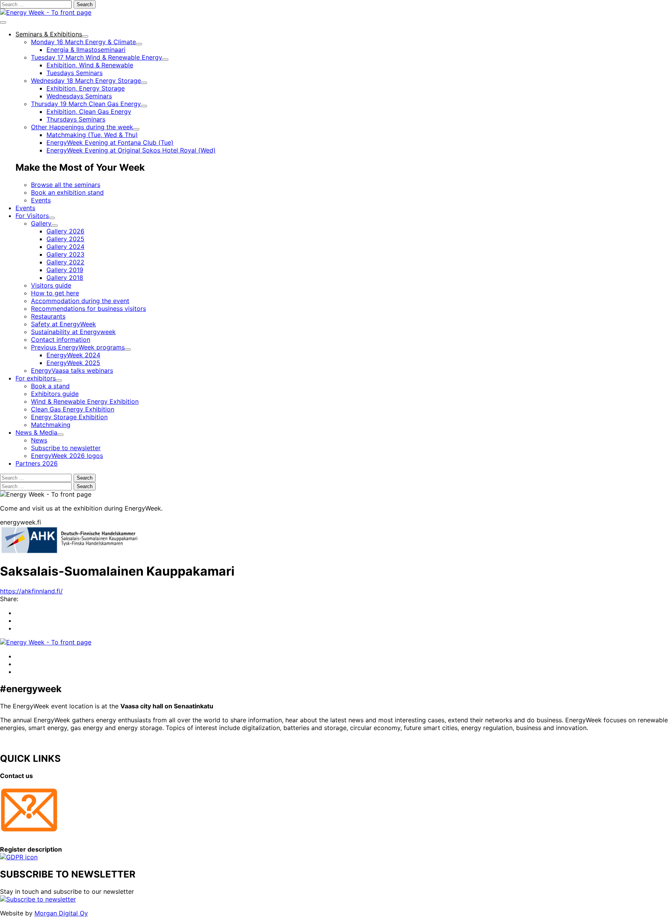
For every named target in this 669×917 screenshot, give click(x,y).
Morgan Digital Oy (61, 913)
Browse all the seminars (65, 185)
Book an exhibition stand (67, 192)
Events (41, 200)
